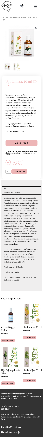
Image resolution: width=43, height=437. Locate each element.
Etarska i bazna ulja (20, 126)
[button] (35, 6)
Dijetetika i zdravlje (16, 17)
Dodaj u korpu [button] (7, 340)
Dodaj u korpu (19, 171)
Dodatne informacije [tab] (12, 192)
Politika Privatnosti (11, 427)
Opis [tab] (5, 188)
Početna (5, 17)
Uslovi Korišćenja (10, 432)
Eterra (31, 126)
